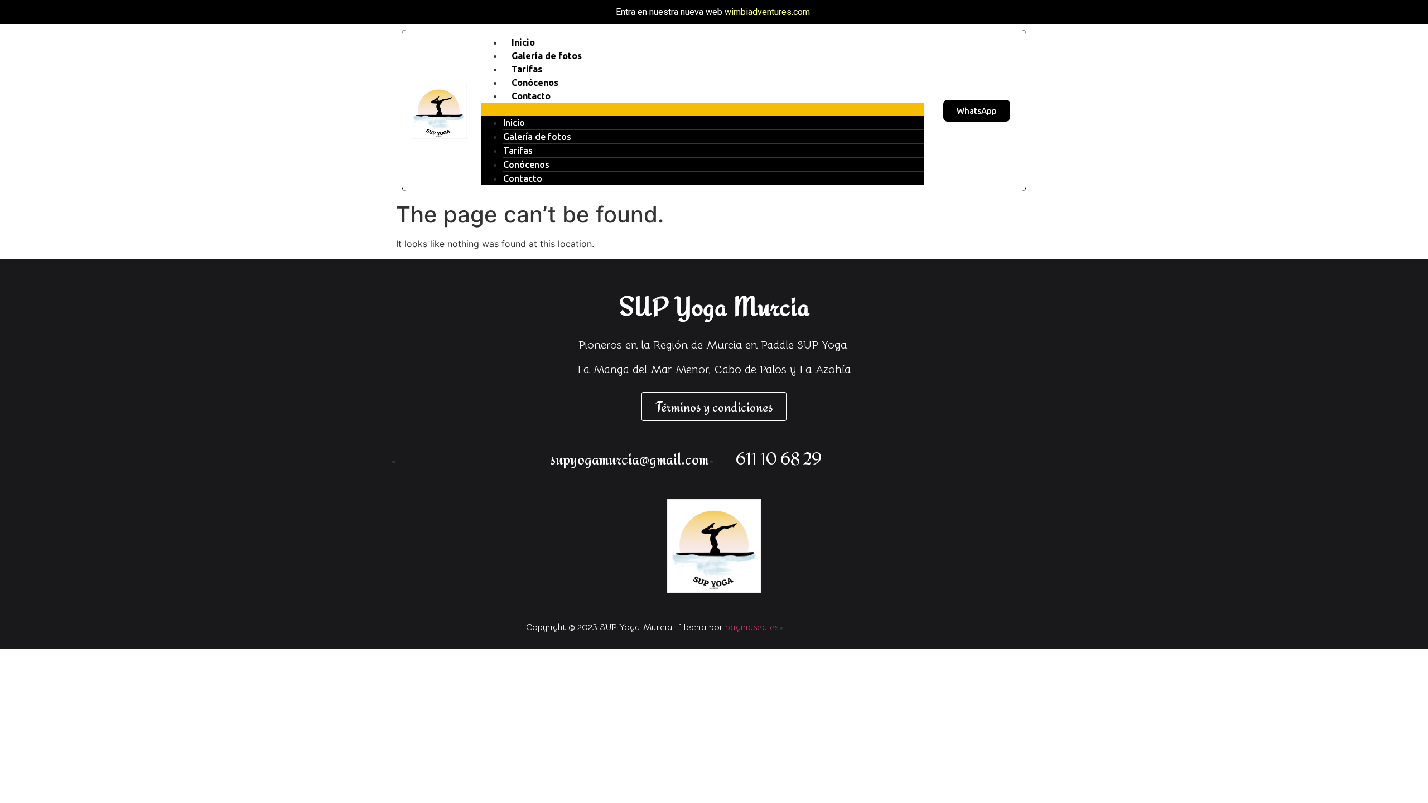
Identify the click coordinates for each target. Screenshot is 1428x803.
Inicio (514, 123)
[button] (702, 109)
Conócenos (526, 164)
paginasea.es (751, 627)
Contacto (531, 96)
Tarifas (518, 151)
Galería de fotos (537, 137)
